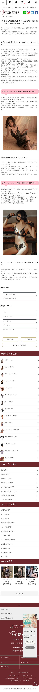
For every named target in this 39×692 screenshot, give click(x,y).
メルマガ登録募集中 (7, 527)
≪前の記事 (10, 339)
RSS (24, 680)
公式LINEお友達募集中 (7, 523)
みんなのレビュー (6, 552)
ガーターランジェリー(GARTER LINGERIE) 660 (18, 91)
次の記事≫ (28, 339)
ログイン (3, 662)
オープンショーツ (8, 330)
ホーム (3, 16)
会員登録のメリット (7, 544)
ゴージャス (6, 325)
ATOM (27, 680)
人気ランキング (5, 548)
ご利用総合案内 (5, 510)
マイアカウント (5, 657)
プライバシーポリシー (27, 678)
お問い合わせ (4, 666)
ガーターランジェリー (9, 294)
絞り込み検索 (5, 514)
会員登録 (23, 657)
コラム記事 (4, 557)
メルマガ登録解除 (14, 680)
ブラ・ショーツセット (9, 298)
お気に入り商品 (5, 518)
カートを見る (24, 662)
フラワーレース (7, 316)
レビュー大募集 (5, 535)
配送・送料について (14, 675)
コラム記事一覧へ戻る (19, 345)
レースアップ (7, 321)
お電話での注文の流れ (7, 531)
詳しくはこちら (30, 647)
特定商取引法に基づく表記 (11, 678)
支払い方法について (23, 672)
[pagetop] (19, 605)
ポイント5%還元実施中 (8, 540)
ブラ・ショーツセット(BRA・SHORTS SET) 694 (18, 183)
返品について (26, 675)
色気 (4, 312)
